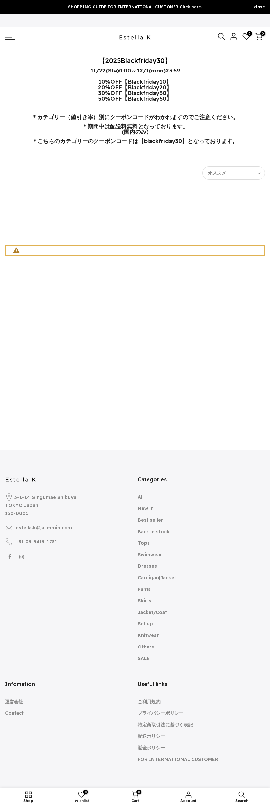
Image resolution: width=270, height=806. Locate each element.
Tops (144, 543)
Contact (14, 713)
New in (146, 508)
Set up (145, 624)
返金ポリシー (151, 748)
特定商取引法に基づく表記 (165, 725)
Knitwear (148, 635)
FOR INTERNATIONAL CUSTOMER (178, 759)
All (141, 497)
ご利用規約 (149, 702)
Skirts (144, 601)
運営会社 (14, 702)
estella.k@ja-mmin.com (44, 528)
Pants (144, 589)
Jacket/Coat (152, 612)
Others (146, 647)
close (259, 6)
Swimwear (150, 555)
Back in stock (154, 531)
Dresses (147, 566)
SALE (143, 658)
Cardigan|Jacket (157, 578)
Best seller (150, 520)
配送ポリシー (151, 736)
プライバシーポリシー (161, 713)
